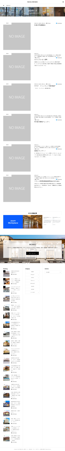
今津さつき (32, 280)
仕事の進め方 (32, 283)
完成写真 (32, 286)
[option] (13, 222)
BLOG (32, 271)
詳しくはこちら (32, 253)
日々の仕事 (32, 292)
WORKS (32, 277)
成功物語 (32, 289)
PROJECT (32, 274)
